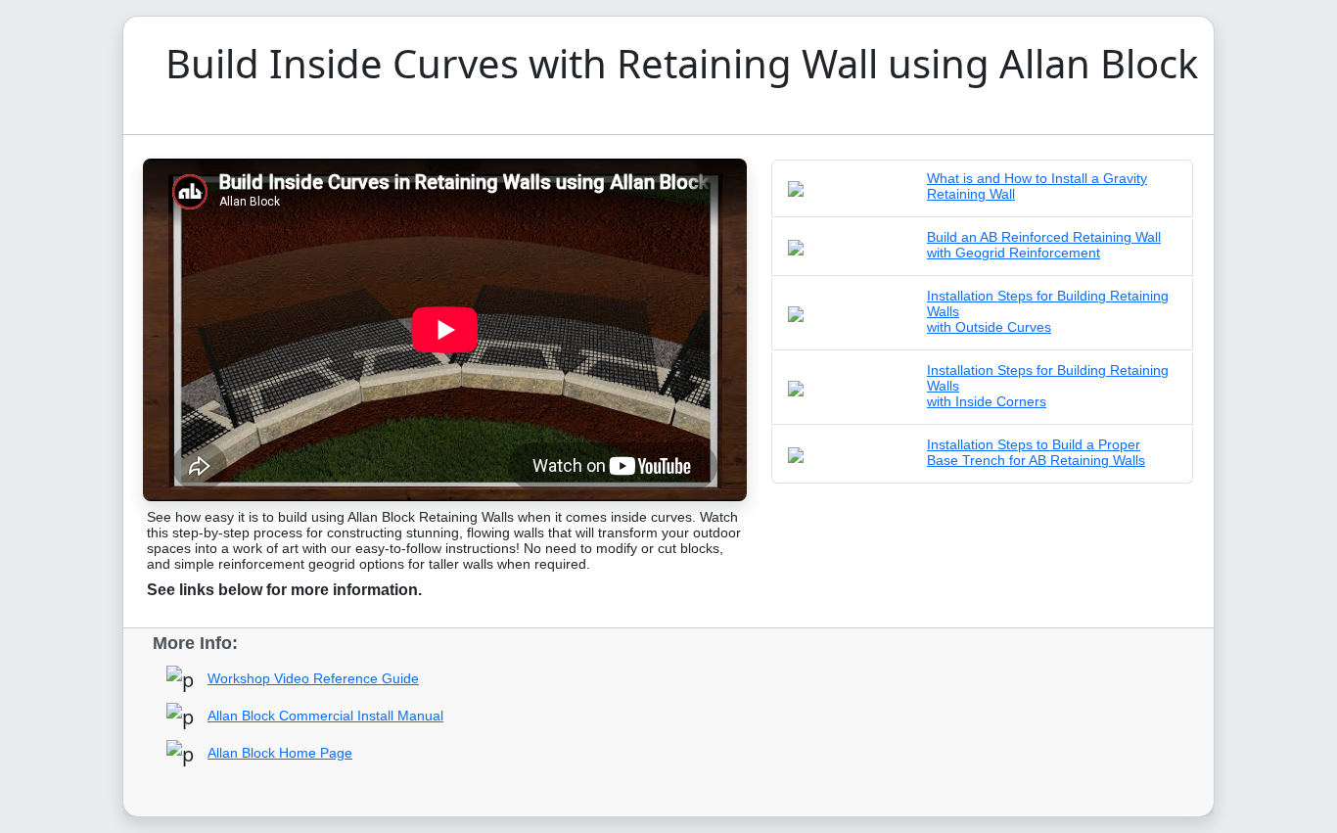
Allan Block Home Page (279, 753)
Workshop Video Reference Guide (313, 678)
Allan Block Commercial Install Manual (325, 715)
